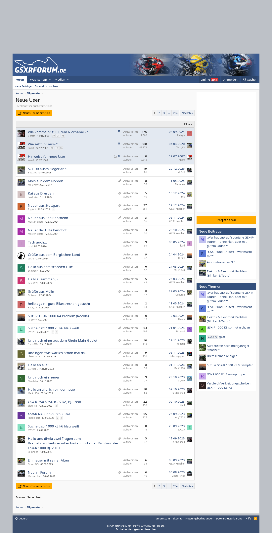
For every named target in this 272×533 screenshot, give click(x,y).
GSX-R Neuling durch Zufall (49, 414)
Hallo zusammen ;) (43, 279)
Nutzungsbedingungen (199, 518)
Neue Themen (210, 286)
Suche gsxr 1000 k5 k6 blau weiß (53, 328)
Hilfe (248, 518)
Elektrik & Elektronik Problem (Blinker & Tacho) (227, 273)
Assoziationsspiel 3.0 (221, 262)
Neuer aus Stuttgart (44, 205)
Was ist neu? (38, 79)
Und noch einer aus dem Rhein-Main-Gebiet (62, 340)
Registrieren (226, 220)
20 (61, 148)
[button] (50, 79)
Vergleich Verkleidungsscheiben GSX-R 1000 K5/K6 (228, 385)
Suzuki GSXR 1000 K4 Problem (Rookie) (58, 316)
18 (52, 148)
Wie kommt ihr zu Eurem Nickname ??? (58, 132)
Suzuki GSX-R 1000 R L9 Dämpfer (230, 365)
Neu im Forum (39, 472)
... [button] (169, 113)
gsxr (216, 336)
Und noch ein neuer (44, 377)
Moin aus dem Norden (45, 181)
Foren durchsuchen (46, 86)
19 (57, 148)
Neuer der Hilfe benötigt (47, 230)
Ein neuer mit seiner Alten (48, 460)
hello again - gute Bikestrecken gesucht (59, 303)
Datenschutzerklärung (229, 518)
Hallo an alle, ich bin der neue (51, 389)
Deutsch (23, 518)
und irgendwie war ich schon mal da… (57, 352)
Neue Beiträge (23, 86)
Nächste (187, 113)
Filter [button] (187, 124)
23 (58, 135)
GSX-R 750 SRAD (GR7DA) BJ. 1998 (54, 401)
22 (53, 135)
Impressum (163, 518)
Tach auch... (37, 242)
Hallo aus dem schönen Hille (50, 266)
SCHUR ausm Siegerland (47, 168)
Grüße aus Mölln (41, 291)
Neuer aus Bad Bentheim (48, 217)
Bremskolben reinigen (222, 356)
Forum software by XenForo (136, 525)
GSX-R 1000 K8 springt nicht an (228, 327)
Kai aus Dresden (41, 193)
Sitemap (177, 518)
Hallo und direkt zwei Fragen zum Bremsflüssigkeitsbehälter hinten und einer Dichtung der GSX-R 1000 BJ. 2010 (73, 443)
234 (175, 113)
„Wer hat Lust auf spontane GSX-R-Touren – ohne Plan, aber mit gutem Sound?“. (230, 241)
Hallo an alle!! (38, 365)
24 (63, 135)
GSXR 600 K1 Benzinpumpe (226, 374)
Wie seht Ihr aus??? (43, 144)
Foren (20, 79)
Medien (60, 79)
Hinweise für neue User (46, 156)
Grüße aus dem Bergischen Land (54, 254)
